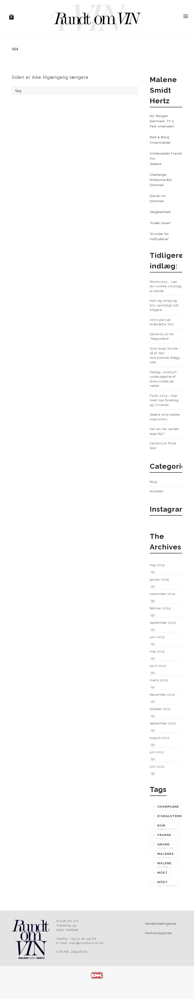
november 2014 (162, 594)
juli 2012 (157, 752)
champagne (168, 806)
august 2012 (160, 738)
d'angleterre (170, 816)
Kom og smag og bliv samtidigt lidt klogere (164, 305)
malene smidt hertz (164, 864)
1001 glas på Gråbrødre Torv (162, 322)
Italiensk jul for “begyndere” (162, 336)
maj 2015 (157, 565)
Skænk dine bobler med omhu (165, 417)
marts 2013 (159, 680)
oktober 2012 (160, 709)
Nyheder (157, 491)
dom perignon (166, 826)
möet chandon (166, 883)
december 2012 (162, 694)
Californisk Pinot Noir (163, 446)
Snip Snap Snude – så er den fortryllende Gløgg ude (165, 355)
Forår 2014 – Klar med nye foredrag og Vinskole (164, 400)
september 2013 (163, 622)
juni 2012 (157, 766)
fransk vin (164, 836)
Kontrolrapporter (158, 933)
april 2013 (158, 666)
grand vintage (165, 845)
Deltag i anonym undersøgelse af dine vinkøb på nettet (163, 379)
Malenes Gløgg (165, 855)
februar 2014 (160, 608)
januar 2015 (159, 579)
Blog (153, 482)
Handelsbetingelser (161, 923)
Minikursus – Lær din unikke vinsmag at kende (166, 286)
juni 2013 (157, 637)
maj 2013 (157, 651)
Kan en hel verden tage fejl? (164, 431)
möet (162, 872)
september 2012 (163, 723)
